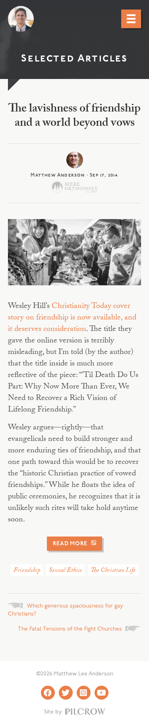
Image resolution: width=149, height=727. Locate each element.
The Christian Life (113, 570)
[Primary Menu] (131, 19)
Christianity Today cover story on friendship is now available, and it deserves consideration (72, 318)
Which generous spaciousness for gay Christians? (65, 610)
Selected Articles (74, 59)
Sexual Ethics (65, 570)
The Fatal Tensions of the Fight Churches (70, 629)
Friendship (27, 570)
